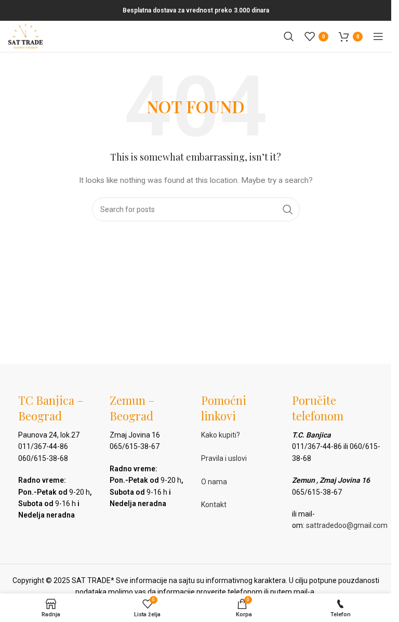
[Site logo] (25, 36)
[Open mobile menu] (378, 36)
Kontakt (214, 504)
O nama (214, 482)
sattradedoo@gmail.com (347, 525)
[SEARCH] (288, 209)
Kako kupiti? (220, 435)
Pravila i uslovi (224, 458)
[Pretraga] (288, 36)
